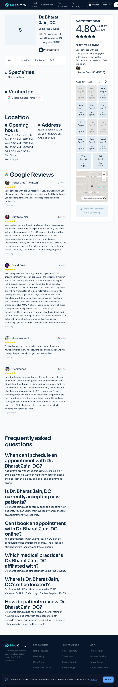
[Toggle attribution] (104, 198)
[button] (92, 186)
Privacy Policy (96, 650)
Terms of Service (98, 656)
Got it (108, 679)
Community (47, 4)
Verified (63, 183)
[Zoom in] (104, 174)
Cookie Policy (96, 662)
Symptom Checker (42, 667)
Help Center (39, 662)
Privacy (94, 679)
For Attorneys (76, 5)
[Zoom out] (104, 179)
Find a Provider (40, 650)
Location (25, 60)
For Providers (62, 5)
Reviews (39, 60)
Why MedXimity (69, 650)
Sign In (106, 5)
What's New (67, 656)
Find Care (34, 5)
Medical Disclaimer (99, 667)
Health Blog (38, 656)
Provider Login (68, 667)
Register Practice (69, 662)
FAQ (52, 60)
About (10, 60)
